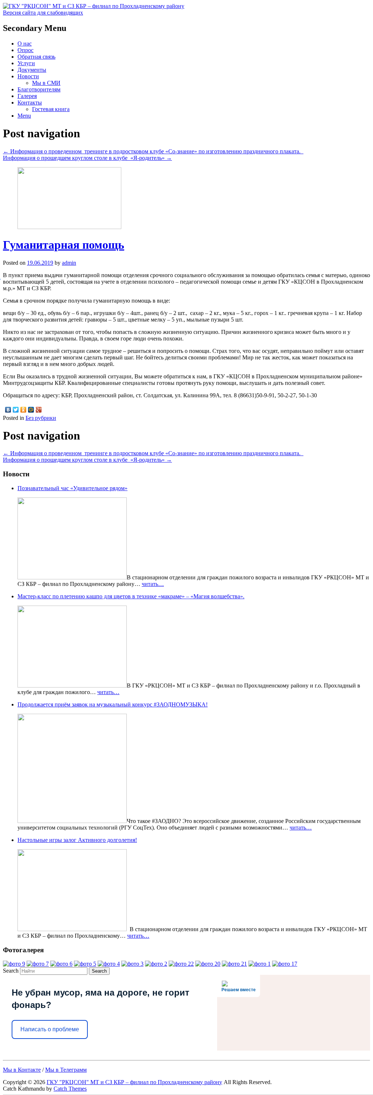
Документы (31, 70)
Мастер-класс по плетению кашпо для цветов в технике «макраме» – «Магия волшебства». (130, 596)
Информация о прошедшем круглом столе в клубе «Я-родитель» (87, 158)
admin (69, 263)
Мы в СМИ (46, 83)
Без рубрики (40, 418)
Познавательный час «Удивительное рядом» (72, 488)
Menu (24, 116)
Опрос (25, 50)
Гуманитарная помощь (63, 244)
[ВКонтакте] (8, 409)
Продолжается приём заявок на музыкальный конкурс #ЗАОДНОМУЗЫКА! (112, 704)
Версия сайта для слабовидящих (43, 12)
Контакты (29, 102)
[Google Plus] (39, 409)
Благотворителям (38, 89)
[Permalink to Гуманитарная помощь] (69, 227)
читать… (153, 584)
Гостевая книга (51, 109)
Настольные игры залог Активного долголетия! (77, 840)
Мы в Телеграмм (66, 1070)
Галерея (27, 96)
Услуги (26, 63)
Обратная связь (36, 57)
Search (11, 971)
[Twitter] (16, 409)
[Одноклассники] (23, 409)
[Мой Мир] (31, 409)
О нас (24, 43)
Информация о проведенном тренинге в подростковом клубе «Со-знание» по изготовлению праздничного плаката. (153, 151)
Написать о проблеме (49, 1029)
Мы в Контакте (22, 1070)
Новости (28, 76)
